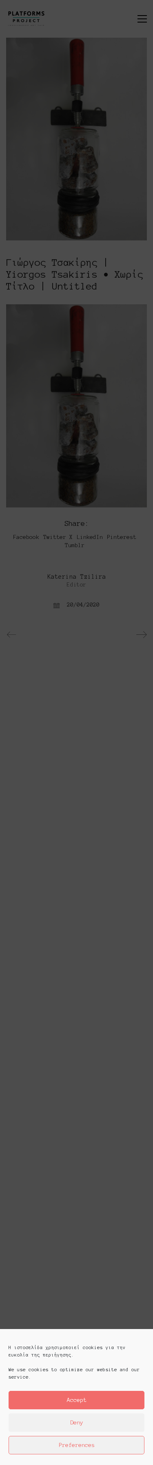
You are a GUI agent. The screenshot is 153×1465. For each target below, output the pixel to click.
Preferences (77, 1445)
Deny (76, 1423)
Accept (76, 1400)
